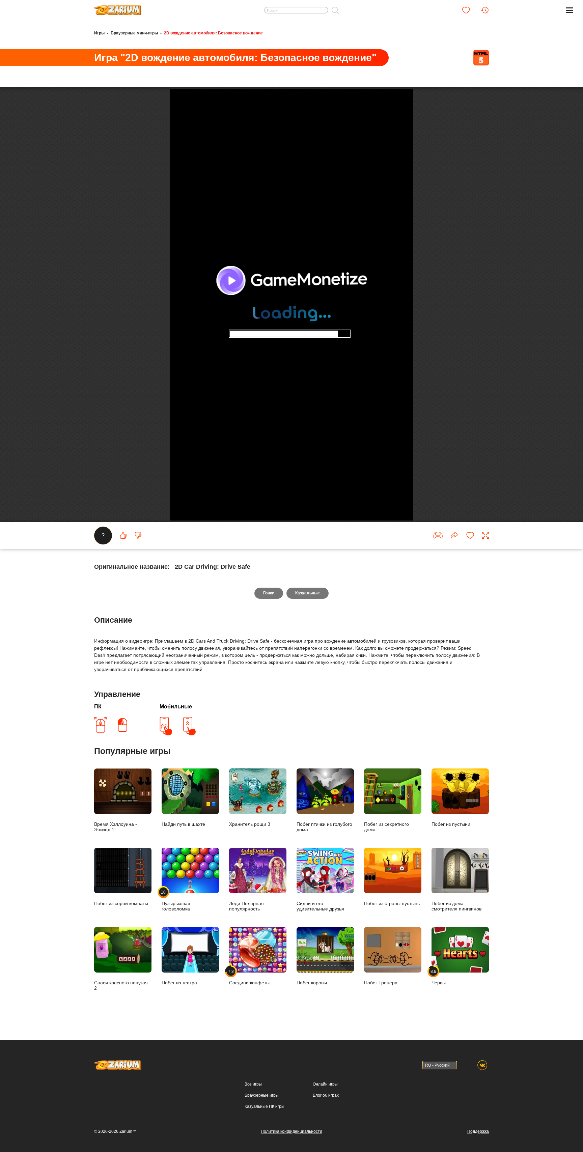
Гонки (268, 593)
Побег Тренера (380, 982)
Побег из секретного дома (386, 826)
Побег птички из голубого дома (324, 826)
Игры (99, 33)
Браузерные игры (262, 1095)
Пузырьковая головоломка (176, 900)
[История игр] (485, 10)
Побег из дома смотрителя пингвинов (456, 906)
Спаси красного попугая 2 (121, 985)
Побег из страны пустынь (392, 903)
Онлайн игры (325, 1084)
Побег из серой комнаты (121, 903)
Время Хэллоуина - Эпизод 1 (115, 826)
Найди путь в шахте (183, 824)
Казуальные (307, 593)
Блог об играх (326, 1095)
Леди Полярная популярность (246, 906)
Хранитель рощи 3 (249, 824)
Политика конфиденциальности (291, 1131)
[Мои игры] (466, 10)
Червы (439, 977)
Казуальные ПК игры (264, 1106)
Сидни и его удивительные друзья (320, 906)
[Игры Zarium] (117, 7)
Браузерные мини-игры (134, 33)
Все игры (253, 1084)
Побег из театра (179, 982)
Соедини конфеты (249, 977)
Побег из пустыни (451, 824)
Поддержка (478, 1131)
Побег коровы (312, 982)
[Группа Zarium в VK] (482, 1065)
